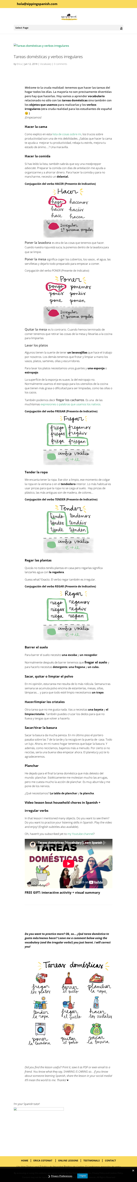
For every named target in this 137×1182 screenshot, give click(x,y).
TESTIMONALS (91, 1160)
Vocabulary (45, 64)
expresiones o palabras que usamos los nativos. (71, 404)
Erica (19, 64)
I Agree (82, 1175)
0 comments (60, 64)
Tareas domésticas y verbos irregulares (48, 56)
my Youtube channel (80, 834)
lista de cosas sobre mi (66, 134)
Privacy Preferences (61, 1176)
